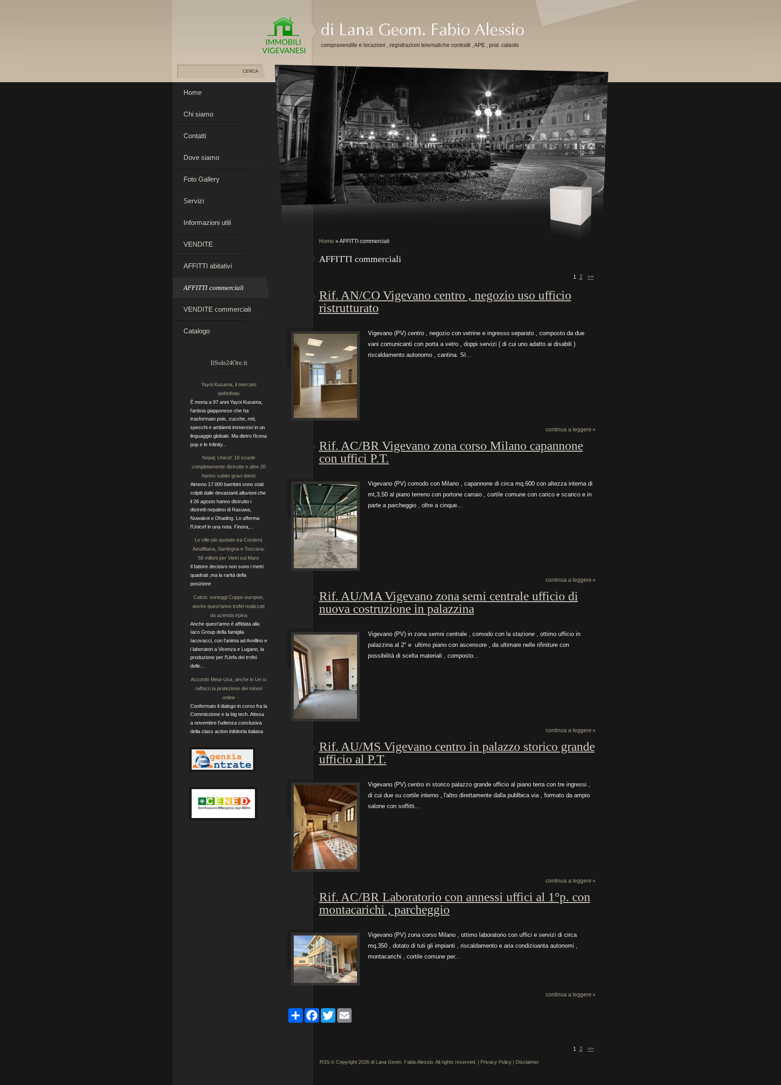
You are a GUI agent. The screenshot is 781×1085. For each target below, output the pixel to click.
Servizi (193, 201)
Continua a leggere (569, 429)
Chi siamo (198, 114)
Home (326, 241)
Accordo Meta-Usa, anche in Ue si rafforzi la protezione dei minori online (228, 688)
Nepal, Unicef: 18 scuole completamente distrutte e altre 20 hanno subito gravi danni (229, 466)
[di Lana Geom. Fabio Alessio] (284, 36)
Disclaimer (527, 1062)
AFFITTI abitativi (207, 266)
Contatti (194, 136)
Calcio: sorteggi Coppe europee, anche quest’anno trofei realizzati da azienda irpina (228, 606)
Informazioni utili (207, 222)
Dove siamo (201, 157)
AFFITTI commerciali (213, 287)
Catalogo (196, 331)
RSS (324, 1062)
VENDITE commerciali (217, 309)
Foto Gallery (201, 179)
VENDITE (198, 244)
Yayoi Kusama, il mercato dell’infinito (228, 389)
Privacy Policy (496, 1062)
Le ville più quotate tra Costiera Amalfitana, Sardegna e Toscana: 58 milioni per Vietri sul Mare (229, 549)
